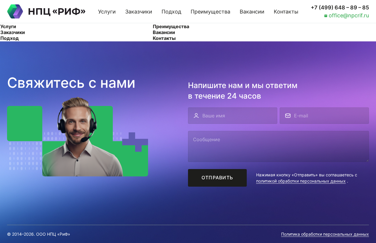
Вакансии (252, 12)
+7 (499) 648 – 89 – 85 (340, 7)
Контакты (286, 12)
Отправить (218, 177)
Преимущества (210, 12)
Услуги (107, 12)
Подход (171, 12)
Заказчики (138, 12)
